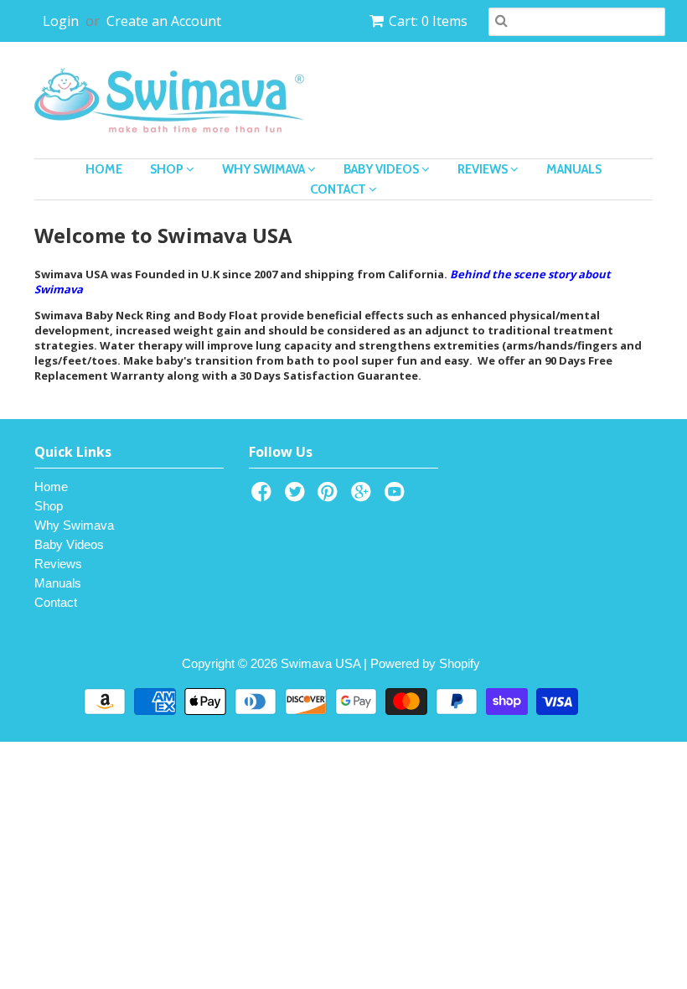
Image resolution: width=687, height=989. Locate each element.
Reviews (483, 169)
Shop (168, 169)
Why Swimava (264, 169)
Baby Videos (382, 169)
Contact (339, 189)
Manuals (574, 169)
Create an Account (163, 21)
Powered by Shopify (425, 663)
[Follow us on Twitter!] (297, 496)
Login (61, 21)
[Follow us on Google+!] (363, 496)
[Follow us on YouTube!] (397, 496)
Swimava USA (320, 663)
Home (103, 169)
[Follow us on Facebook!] (263, 496)
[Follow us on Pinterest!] (330, 496)
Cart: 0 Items (428, 21)
